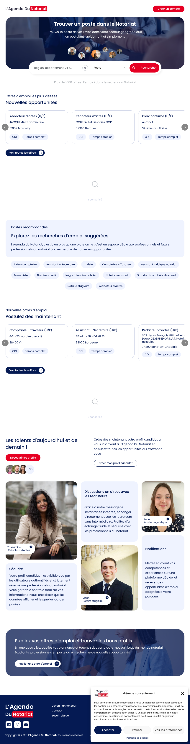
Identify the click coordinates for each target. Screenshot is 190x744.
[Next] (184, 127)
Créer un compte (169, 9)
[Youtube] (26, 724)
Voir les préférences (168, 730)
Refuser (137, 730)
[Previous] (5, 127)
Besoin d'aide (60, 715)
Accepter (107, 730)
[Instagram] (17, 724)
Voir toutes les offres (22, 153)
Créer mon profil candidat (116, 463)
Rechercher (149, 68)
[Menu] (146, 9)
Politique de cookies (138, 738)
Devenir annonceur (64, 706)
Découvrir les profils (23, 457)
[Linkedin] (9, 724)
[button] (182, 693)
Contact (57, 710)
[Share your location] (85, 68)
